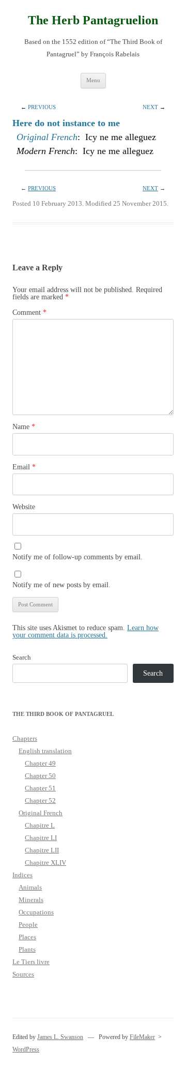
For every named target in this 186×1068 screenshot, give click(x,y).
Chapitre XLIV (45, 862)
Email (24, 467)
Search (21, 657)
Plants (27, 949)
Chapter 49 (40, 763)
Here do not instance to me (66, 123)
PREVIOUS (42, 107)
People (28, 924)
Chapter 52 (40, 800)
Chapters (24, 738)
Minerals (31, 900)
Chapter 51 (40, 788)
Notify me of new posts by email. (61, 585)
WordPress (25, 1049)
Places (27, 937)
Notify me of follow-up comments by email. (77, 557)
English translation (45, 751)
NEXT (150, 107)
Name (23, 427)
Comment (29, 312)
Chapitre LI (41, 838)
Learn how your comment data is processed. (85, 631)
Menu (93, 80)
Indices (22, 875)
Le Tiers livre (31, 962)
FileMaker (142, 1037)
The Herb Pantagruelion (93, 20)
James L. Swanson (60, 1037)
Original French (47, 137)
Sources (23, 974)
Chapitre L (40, 825)
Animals (30, 887)
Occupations (36, 912)
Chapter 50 (40, 776)
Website (23, 507)
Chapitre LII (42, 850)
